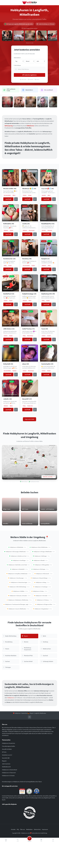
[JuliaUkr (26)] (37, 452)
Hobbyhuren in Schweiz (8, 775)
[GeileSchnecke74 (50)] (43, 455)
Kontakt (13, 829)
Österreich (40, 727)
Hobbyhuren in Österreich (9, 772)
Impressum (45, 829)
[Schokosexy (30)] (15, 462)
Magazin (4, 761)
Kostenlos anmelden (48, 476)
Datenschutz (37, 829)
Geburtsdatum (17, 57)
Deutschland (33, 727)
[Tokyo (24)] (46, 467)
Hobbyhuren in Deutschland (9, 770)
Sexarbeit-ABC (6, 758)
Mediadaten (29, 829)
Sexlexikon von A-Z (7, 755)
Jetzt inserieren (6, 764)
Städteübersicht (6, 767)
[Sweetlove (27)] (35, 460)
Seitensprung (9, 126)
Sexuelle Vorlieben (7, 749)
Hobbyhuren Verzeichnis (8, 743)
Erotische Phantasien (7, 796)
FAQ (18, 829)
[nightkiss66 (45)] (26, 465)
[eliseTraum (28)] (13, 448)
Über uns (22, 829)
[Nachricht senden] (16, 199)
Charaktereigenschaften (8, 746)
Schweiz (49, 727)
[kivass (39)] (21, 457)
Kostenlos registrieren (30, 75)
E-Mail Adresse (17, 65)
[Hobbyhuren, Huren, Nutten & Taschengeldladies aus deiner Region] (29, 2)
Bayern (31, 713)
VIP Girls (4, 752)
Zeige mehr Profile (29, 419)
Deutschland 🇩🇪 (25, 713)
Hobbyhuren (30, 126)
